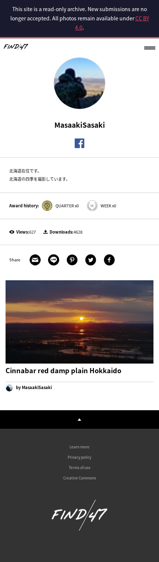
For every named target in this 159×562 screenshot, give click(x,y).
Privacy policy (79, 457)
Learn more (79, 446)
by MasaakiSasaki (33, 387)
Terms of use (80, 467)
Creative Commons (79, 478)
